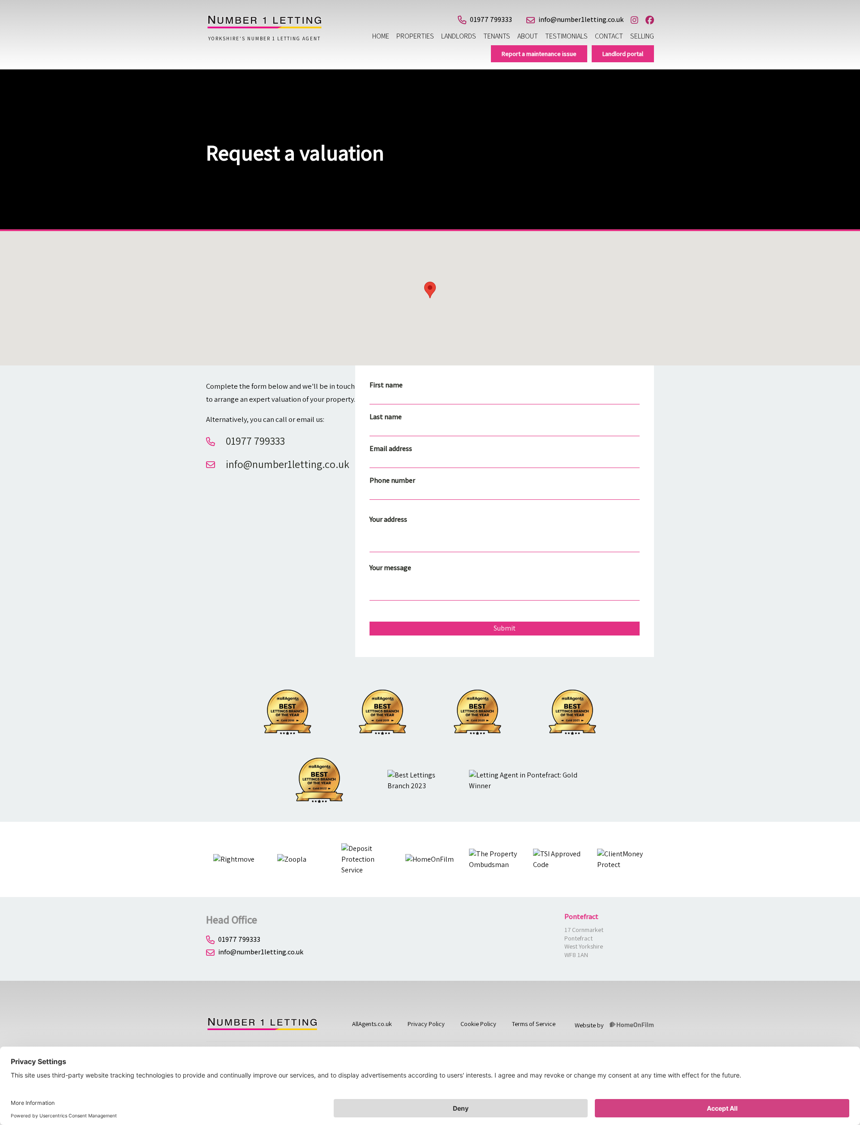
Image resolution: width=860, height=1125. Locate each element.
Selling (642, 36)
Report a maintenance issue (539, 54)
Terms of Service (533, 1023)
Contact (609, 36)
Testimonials (566, 36)
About (527, 36)
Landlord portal (622, 54)
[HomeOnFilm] (631, 1025)
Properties (415, 36)
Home (380, 36)
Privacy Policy (426, 1023)
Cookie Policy (478, 1023)
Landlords (458, 36)
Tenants (496, 36)
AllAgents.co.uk (372, 1023)
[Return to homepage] (264, 26)
